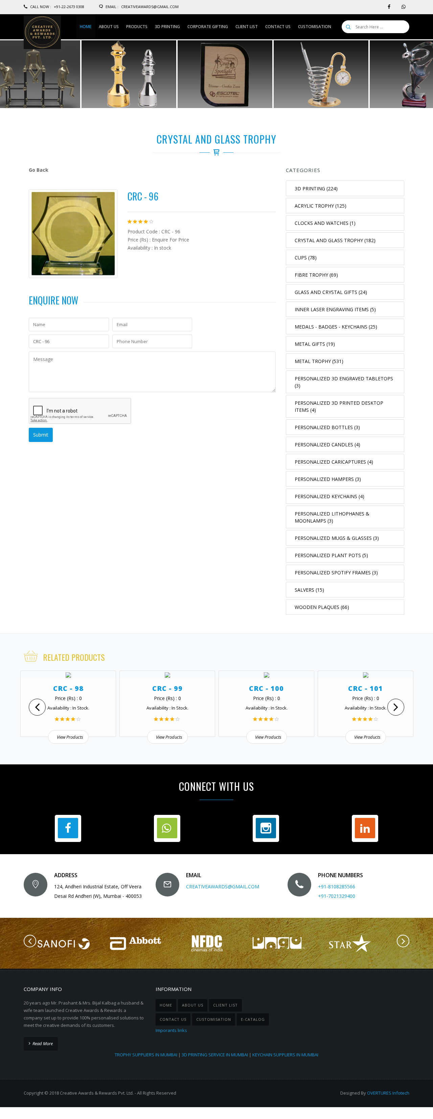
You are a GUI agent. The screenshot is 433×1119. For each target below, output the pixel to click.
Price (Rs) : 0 (68, 698)
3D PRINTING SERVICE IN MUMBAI (215, 1055)
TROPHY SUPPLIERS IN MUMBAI (146, 1055)
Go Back (38, 170)
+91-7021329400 (336, 896)
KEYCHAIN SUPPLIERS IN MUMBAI (285, 1055)
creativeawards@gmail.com (150, 6)
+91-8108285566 (336, 886)
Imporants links (171, 1030)
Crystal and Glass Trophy (216, 139)
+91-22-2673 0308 (69, 6)
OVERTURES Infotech (388, 1093)
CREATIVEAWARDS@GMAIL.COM (222, 886)
